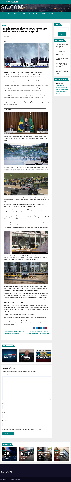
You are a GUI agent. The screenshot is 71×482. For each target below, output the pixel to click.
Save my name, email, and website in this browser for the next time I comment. (23, 429)
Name (4, 403)
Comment (5, 374)
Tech (8, 13)
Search (57, 24)
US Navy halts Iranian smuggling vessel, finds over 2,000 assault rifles (38, 332)
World (44, 13)
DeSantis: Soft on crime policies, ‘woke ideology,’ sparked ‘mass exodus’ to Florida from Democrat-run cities (62, 89)
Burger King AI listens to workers (44, 454)
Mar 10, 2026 (25, 456)
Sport (15, 13)
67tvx (8, 479)
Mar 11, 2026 (8, 456)
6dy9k (16, 479)
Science (51, 13)
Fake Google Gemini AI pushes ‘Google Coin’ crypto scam (61, 65)
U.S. (29, 13)
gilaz (4, 479)
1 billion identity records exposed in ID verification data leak (62, 46)
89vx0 (1, 479)
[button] (66, 15)
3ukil (6, 479)
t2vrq (19, 479)
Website (4, 421)
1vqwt (10, 479)
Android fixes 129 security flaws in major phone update (61, 53)
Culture (36, 13)
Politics (22, 13)
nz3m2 (13, 479)
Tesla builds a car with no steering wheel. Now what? (62, 72)
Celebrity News (7, 17)
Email (4, 412)
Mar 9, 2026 (59, 456)
